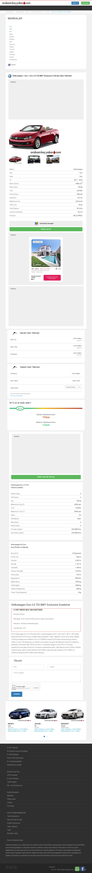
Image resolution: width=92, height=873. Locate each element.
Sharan (11, 47)
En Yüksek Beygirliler (14, 761)
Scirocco (12, 44)
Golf (10, 29)
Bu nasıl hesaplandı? (16, 396)
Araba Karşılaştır (13, 792)
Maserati (65, 724)
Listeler (9, 802)
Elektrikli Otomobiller (14, 765)
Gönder (17, 694)
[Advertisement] (46, 99)
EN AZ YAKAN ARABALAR (16, 813)
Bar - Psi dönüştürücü (14, 785)
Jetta (11, 34)
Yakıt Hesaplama (13, 816)
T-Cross (11, 49)
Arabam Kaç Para (13, 772)
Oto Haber (10, 806)
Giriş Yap (85, 3)
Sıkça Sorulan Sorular (14, 819)
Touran (11, 57)
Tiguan (11, 52)
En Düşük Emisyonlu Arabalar (17, 751)
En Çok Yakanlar (13, 778)
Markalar (10, 795)
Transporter (13, 59)
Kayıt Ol (75, 3)
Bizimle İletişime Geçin (15, 840)
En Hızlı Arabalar (13, 754)
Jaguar (37, 724)
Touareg (12, 54)
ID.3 (10, 31)
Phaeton (12, 39)
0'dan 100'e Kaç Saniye (15, 758)
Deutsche (52, 867)
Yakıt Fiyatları (12, 782)
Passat (11, 37)
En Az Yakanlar (12, 748)
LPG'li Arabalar (12, 775)
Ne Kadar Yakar (12, 833)
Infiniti (11, 724)
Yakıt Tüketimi (12, 826)
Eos (10, 26)
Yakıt (9, 830)
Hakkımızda (11, 799)
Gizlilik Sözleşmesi (13, 823)
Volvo (13, 65)
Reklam (13, 82)
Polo (10, 42)
